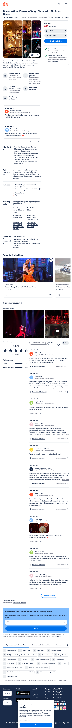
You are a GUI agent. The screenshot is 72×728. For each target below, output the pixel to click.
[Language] (59, 3)
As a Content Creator (59, 695)
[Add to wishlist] (51, 260)
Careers (47, 695)
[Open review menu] (67, 354)
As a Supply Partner (58, 692)
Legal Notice (35, 695)
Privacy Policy (35, 698)
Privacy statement (56, 636)
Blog (46, 698)
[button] (10, 17)
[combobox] (54, 345)
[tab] (16, 645)
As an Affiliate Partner (59, 698)
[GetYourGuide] (5, 3)
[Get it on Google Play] (23, 693)
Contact (34, 692)
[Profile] (66, 4)
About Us (48, 692)
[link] (28, 278)
